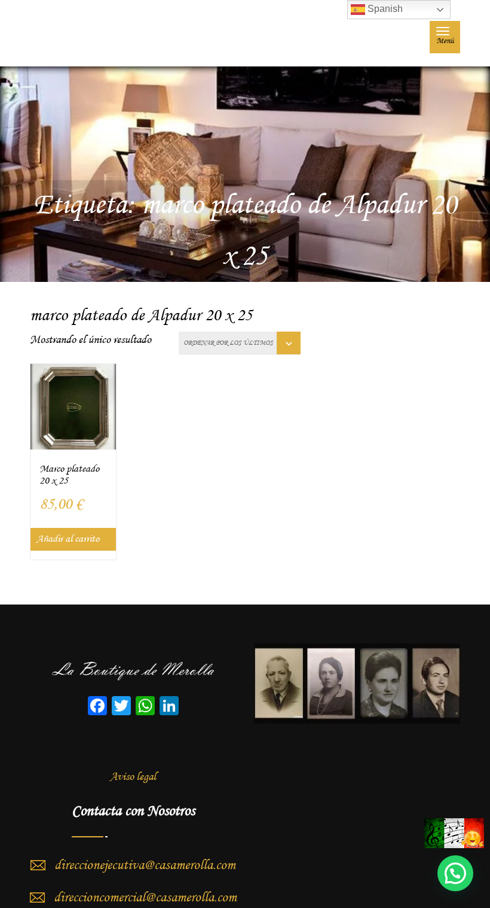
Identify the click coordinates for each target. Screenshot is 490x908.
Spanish (384, 9)
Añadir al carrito (67, 539)
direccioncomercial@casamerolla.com (145, 898)
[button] (455, 873)
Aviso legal (133, 777)
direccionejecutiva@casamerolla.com (144, 865)
